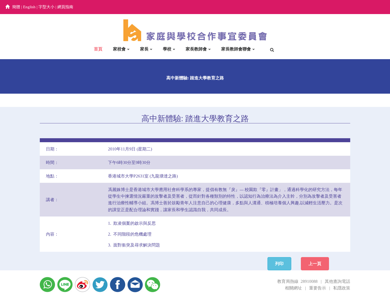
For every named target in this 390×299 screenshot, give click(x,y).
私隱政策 (341, 288)
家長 (144, 48)
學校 (167, 48)
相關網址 (293, 288)
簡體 (16, 7)
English (29, 7)
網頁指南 (65, 7)
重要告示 (317, 288)
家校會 (119, 48)
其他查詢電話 (337, 281)
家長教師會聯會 (236, 48)
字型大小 (46, 7)
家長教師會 (196, 48)
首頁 (98, 48)
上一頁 (315, 263)
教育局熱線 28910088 (297, 281)
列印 (279, 263)
